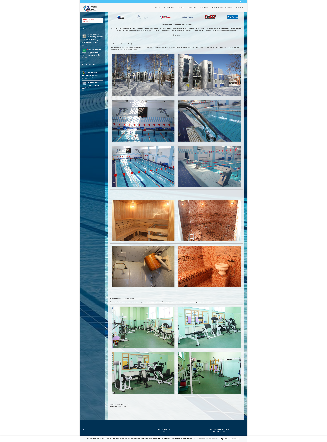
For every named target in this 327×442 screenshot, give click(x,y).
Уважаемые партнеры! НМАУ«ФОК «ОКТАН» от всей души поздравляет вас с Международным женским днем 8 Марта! (92, 85)
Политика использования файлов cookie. (206, 438)
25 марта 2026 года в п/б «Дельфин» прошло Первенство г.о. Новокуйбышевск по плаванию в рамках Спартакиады (91, 74)
